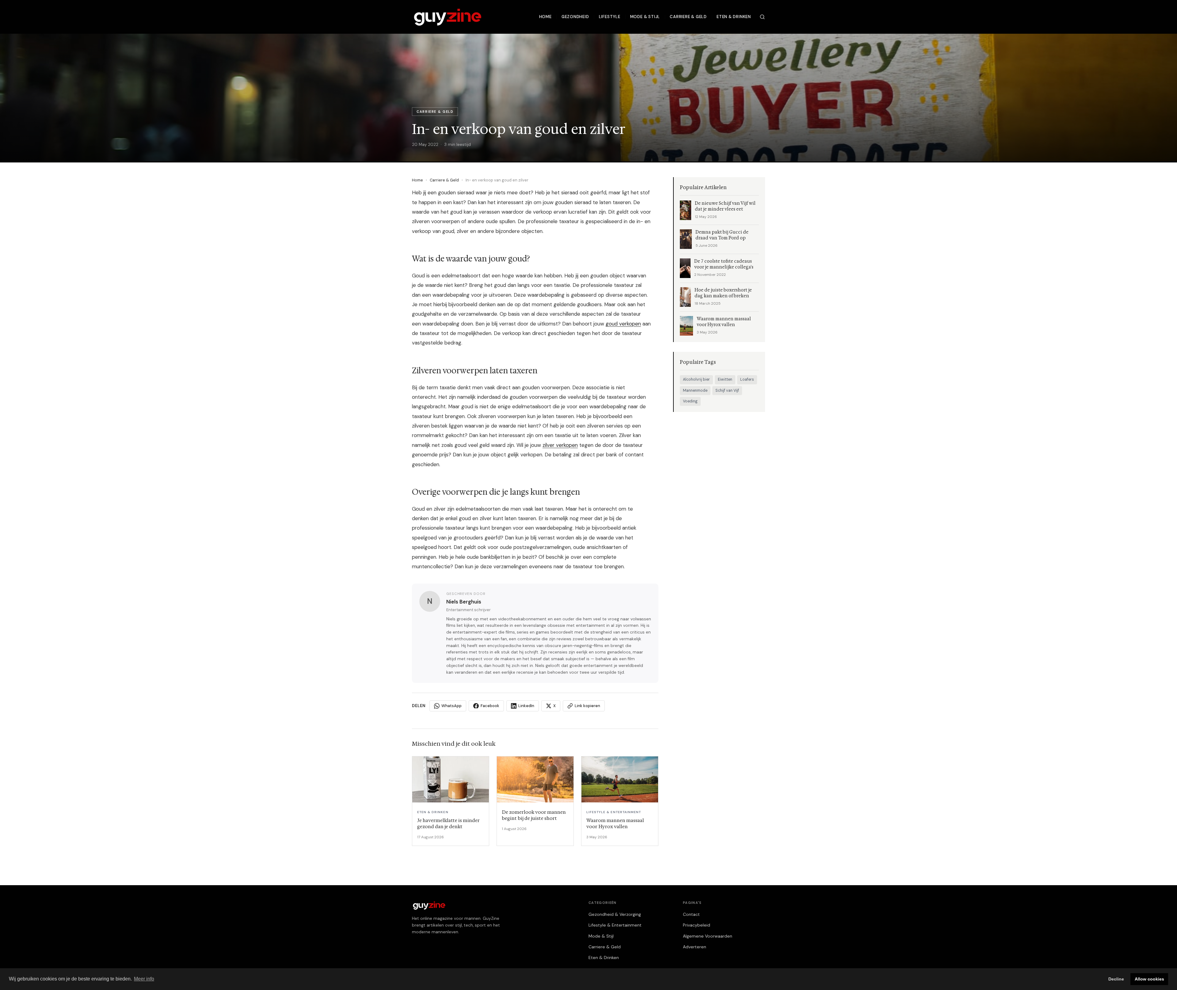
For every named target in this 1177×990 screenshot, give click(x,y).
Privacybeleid (696, 925)
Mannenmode (695, 390)
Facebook (490, 705)
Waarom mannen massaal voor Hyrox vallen (724, 322)
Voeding (690, 401)
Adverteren (694, 947)
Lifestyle (609, 16)
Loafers (747, 379)
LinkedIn (526, 705)
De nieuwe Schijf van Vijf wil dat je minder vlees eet (725, 206)
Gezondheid (575, 16)
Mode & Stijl (645, 16)
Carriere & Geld (688, 16)
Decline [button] (1116, 979)
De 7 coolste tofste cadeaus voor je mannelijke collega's (723, 264)
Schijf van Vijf (727, 390)
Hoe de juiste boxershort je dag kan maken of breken (723, 293)
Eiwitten (725, 379)
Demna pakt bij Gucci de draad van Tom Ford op (721, 235)
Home (545, 16)
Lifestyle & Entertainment (615, 925)
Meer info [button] (144, 978)
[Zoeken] (762, 17)
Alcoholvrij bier (696, 379)
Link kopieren (587, 705)
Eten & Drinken (734, 16)
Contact (691, 914)
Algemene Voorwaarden (707, 936)
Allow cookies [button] (1149, 979)
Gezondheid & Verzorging (614, 914)
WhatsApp (451, 705)
